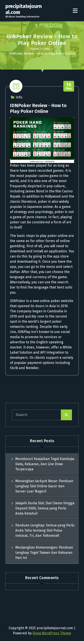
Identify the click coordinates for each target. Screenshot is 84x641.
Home (34, 49)
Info (46, 49)
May (69, 86)
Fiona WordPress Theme (52, 633)
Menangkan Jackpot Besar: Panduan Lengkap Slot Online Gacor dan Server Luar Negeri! (44, 486)
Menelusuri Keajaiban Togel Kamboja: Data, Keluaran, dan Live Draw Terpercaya (45, 464)
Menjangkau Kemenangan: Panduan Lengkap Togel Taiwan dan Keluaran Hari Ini (44, 552)
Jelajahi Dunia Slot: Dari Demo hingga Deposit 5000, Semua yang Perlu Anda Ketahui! (44, 508)
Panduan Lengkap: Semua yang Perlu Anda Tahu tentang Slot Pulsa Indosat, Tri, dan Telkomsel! (45, 530)
